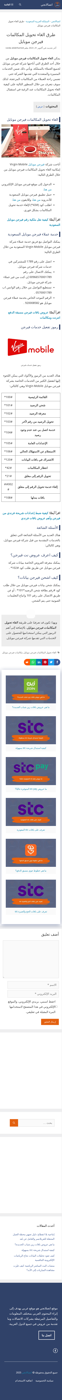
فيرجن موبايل (36, 164)
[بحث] (14, 1123)
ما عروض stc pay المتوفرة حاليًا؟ (31, 789)
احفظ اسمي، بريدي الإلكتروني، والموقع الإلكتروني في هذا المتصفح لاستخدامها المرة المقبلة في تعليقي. (32, 1007)
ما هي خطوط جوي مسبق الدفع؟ (30, 870)
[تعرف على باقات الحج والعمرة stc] (31, 905)
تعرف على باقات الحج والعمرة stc (31, 911)
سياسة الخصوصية (44, 1380)
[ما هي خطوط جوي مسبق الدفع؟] (31, 864)
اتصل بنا (46, 1335)
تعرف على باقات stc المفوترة (31, 829)
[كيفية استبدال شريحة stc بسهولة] (31, 741)
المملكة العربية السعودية (37, 21)
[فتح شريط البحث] (20, 4)
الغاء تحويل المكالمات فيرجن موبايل (40, 652)
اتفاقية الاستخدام (24, 1380)
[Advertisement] (31, 1071)
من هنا (48, 189)
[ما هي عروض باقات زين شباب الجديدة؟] (31, 701)
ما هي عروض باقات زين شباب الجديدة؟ (31, 707)
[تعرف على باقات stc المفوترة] (31, 823)
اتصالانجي (47, 4)
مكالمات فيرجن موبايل (12, 652)
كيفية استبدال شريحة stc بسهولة (30, 748)
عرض (40, 106)
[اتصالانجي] (57, 4)
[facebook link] (55, 1350)
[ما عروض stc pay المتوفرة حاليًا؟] (31, 782)
